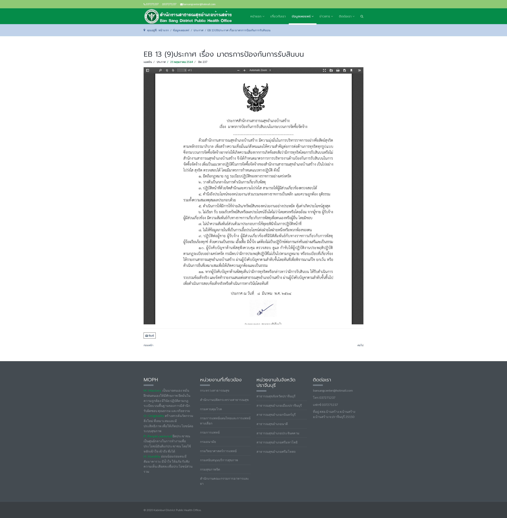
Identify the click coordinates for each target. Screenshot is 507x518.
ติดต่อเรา (345, 16)
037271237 (152, 4)
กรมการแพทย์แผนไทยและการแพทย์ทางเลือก (225, 420)
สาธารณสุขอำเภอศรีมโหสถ (276, 451)
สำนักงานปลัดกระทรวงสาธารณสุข (224, 400)
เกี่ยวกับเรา (278, 16)
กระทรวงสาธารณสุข (214, 390)
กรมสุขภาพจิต (210, 469)
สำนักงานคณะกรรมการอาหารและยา (224, 480)
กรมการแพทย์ (210, 432)
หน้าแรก (255, 16)
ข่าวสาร (324, 16)
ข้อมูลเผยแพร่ (301, 16)
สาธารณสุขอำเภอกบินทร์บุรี (276, 414)
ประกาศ (161, 61)
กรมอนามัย (208, 441)
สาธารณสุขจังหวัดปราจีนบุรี (275, 396)
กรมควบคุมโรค (211, 409)
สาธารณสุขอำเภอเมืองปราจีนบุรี (279, 405)
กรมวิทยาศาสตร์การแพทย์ (218, 451)
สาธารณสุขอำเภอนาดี (272, 424)
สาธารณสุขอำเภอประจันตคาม (277, 433)
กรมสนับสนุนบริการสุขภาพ (219, 460)
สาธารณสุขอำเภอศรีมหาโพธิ (277, 442)
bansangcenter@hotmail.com (199, 4)
